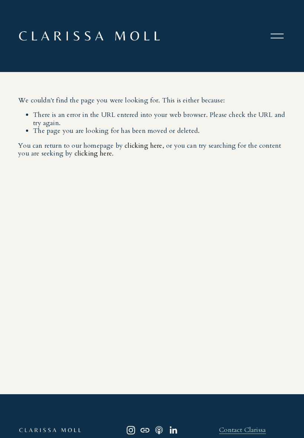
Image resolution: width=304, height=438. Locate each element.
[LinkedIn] (173, 430)
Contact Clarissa (242, 430)
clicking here (143, 145)
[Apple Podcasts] (159, 430)
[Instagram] (130, 430)
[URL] (145, 430)
